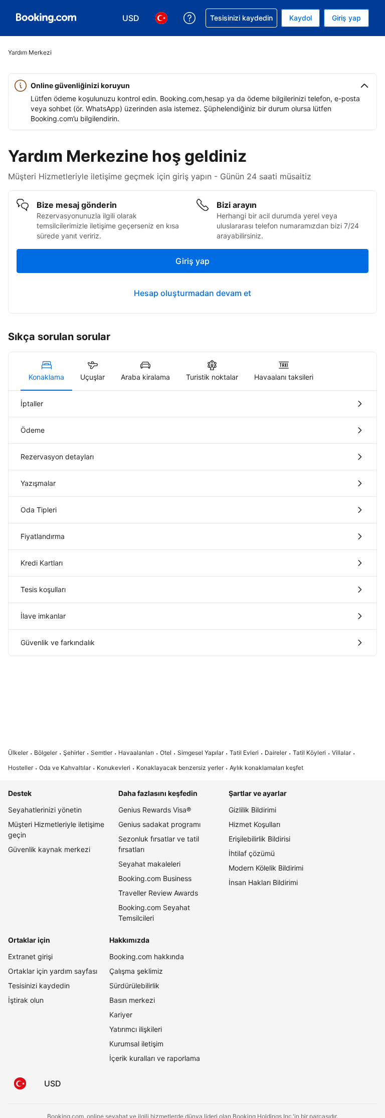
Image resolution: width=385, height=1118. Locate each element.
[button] (192, 86)
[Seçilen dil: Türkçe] (20, 1083)
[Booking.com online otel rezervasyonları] (46, 18)
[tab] (46, 371)
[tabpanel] (192, 523)
